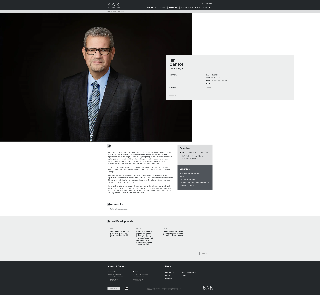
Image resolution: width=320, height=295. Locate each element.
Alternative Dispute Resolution (190, 173)
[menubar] (178, 8)
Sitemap (148, 288)
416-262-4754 (215, 78)
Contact (207, 8)
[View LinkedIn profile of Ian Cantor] (207, 83)
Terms (153, 288)
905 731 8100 (114, 279)
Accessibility (157, 288)
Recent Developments (190, 8)
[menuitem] (151, 8)
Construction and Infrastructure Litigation (194, 182)
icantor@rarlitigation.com (218, 80)
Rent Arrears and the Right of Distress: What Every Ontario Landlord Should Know (119, 234)
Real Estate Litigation (187, 185)
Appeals (182, 176)
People (163, 8)
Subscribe (209, 3)
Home (109, 11)
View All (205, 253)
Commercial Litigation (187, 179)
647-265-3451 (215, 75)
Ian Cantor (121, 11)
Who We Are (152, 8)
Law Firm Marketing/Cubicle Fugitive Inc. (173, 288)
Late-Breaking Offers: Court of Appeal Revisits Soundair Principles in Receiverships (173, 233)
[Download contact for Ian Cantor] (209, 83)
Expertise (173, 8)
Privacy (162, 288)
